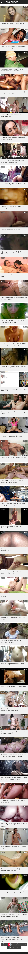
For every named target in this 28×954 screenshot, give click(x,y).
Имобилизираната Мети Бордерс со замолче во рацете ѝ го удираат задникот (14, 778)
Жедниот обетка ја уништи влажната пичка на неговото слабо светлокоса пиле (13, 687)
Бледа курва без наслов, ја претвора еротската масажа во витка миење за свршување (11, 939)
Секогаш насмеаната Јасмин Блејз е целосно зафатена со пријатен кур (13, 869)
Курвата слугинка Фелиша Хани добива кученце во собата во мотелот (12, 664)
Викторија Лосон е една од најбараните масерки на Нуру (12, 115)
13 (13, 947)
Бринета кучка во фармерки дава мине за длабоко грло (13, 801)
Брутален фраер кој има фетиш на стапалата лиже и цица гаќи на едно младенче (13, 344)
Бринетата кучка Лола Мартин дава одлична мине (13, 275)
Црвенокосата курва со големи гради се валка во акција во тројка (12, 24)
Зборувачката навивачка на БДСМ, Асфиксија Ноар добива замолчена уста (12, 527)
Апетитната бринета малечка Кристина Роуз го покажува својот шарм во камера (13, 755)
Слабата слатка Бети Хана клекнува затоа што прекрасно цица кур (13, 504)
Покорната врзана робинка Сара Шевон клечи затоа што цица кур (12, 572)
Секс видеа (10, 2)
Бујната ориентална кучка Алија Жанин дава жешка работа (14, 252)
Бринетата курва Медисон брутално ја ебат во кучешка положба (13, 732)
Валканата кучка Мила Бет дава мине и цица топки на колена (14, 389)
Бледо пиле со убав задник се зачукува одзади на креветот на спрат (12, 481)
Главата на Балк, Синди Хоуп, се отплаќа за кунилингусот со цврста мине (13, 709)
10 (25, 944)
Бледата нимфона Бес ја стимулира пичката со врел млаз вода (13, 847)
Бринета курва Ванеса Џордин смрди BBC (13, 892)
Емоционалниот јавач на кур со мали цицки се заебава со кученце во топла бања (13, 435)
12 (10, 947)
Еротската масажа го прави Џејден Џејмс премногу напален (13, 138)
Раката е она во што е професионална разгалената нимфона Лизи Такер (12, 70)
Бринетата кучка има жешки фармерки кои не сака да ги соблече (13, 184)
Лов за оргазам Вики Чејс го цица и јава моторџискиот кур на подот (12, 321)
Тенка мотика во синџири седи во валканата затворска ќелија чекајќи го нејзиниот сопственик (14, 824)
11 (8, 947)
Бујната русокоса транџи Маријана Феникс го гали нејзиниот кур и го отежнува (13, 47)
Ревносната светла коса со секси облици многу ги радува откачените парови (12, 207)
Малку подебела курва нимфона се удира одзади (13, 618)
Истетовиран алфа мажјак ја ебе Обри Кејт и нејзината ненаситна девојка (14, 915)
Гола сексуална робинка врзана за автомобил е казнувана (11, 641)
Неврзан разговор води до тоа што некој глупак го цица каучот (13, 92)
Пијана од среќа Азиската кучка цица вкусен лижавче (14, 595)
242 (17, 947)
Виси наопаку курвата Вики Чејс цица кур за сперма (14, 412)
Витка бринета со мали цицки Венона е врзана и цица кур (12, 549)
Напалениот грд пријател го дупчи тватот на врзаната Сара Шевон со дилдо (13, 367)
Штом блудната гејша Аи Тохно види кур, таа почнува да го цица (14, 298)
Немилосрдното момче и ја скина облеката (13, 457)
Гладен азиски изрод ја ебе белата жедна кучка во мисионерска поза (13, 161)
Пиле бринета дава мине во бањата (11, 229)
